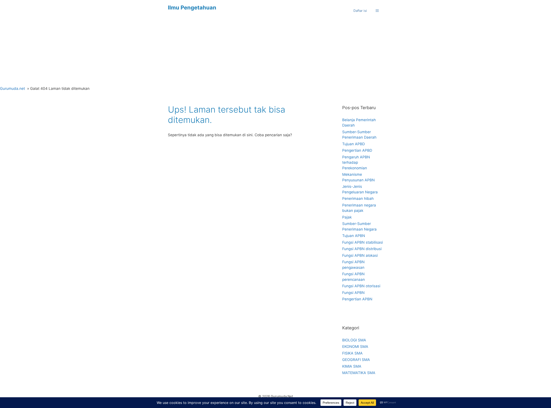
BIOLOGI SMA (354, 340)
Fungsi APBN (353, 292)
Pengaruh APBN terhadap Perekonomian (356, 162)
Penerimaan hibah (358, 198)
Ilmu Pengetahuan (192, 7)
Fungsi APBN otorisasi (361, 286)
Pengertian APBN (357, 299)
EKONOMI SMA (355, 346)
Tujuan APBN (353, 236)
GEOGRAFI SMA (356, 360)
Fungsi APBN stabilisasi (362, 242)
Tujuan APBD (353, 144)
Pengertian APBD (357, 150)
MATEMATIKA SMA (358, 373)
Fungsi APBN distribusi (362, 249)
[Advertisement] (275, 54)
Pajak (347, 217)
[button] (377, 10)
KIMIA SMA (351, 366)
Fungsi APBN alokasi (360, 255)
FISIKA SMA (352, 353)
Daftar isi (360, 11)
